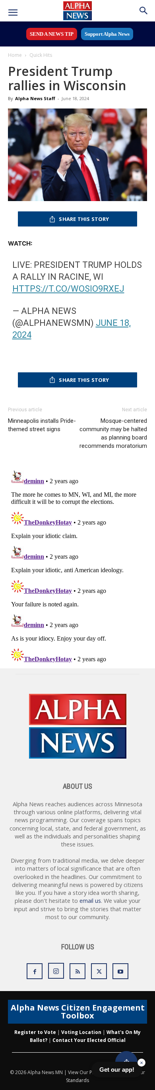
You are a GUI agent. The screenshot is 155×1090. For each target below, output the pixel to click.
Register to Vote (35, 1032)
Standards (77, 1080)
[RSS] (77, 971)
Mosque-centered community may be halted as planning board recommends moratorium (113, 433)
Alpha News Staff (35, 98)
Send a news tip (52, 34)
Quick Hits (40, 55)
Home (15, 55)
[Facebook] (35, 971)
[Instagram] (56, 971)
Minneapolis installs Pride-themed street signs (42, 425)
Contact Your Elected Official (89, 1040)
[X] (99, 971)
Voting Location (81, 1032)
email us (90, 900)
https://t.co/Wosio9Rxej (68, 289)
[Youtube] (120, 971)
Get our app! (116, 1069)
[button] (12, 12)
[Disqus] (77, 566)
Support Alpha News (107, 34)
